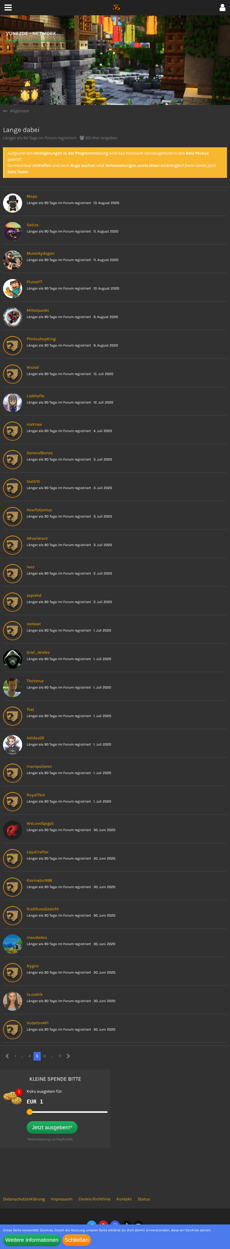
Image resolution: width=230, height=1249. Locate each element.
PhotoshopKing (41, 338)
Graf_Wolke (38, 652)
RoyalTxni (36, 794)
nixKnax (34, 424)
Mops (32, 196)
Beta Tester (17, 171)
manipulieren (39, 766)
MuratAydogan (41, 253)
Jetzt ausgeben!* (52, 1127)
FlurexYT (34, 281)
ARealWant (37, 538)
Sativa (33, 224)
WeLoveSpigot (40, 823)
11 (59, 1055)
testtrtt (33, 481)
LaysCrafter (38, 851)
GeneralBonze (40, 452)
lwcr (30, 566)
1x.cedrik (35, 994)
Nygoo (33, 965)
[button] (222, 8)
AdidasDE (36, 737)
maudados (37, 937)
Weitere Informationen (31, 1240)
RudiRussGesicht (43, 908)
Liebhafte (35, 395)
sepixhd (34, 595)
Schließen (77, 1240)
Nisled (33, 367)
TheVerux (35, 680)
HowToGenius (39, 509)
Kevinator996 (39, 880)
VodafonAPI (38, 1022)
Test (30, 709)
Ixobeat (34, 623)
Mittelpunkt (38, 310)
